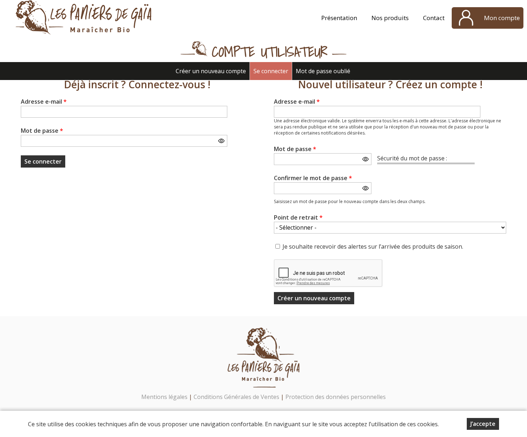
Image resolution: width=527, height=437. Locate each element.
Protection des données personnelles (335, 397)
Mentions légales (164, 397)
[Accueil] (83, 18)
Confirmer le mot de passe (313, 178)
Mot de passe (42, 131)
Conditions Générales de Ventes (237, 397)
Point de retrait (298, 217)
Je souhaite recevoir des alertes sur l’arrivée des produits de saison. (373, 246)
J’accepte (482, 424)
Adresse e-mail (44, 101)
